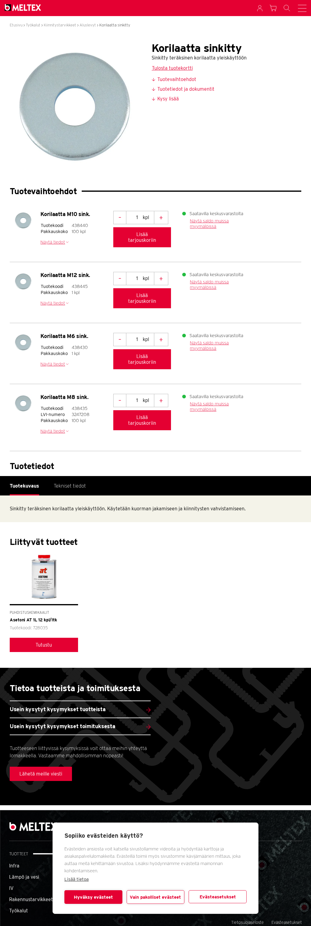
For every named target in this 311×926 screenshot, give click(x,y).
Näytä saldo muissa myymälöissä (209, 223)
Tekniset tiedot (70, 486)
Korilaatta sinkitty (114, 25)
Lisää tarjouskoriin (142, 237)
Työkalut (33, 25)
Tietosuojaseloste (247, 922)
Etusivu (16, 25)
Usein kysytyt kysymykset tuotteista (57, 709)
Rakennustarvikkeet (31, 899)
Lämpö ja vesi (24, 877)
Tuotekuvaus (24, 486)
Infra (14, 866)
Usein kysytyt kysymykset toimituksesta (62, 726)
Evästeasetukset (218, 897)
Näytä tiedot (52, 242)
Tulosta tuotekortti (172, 68)
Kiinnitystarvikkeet (60, 25)
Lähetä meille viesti (40, 774)
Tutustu (44, 645)
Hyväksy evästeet (93, 897)
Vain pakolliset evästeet (155, 897)
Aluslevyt (88, 25)
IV (11, 888)
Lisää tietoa (76, 879)
